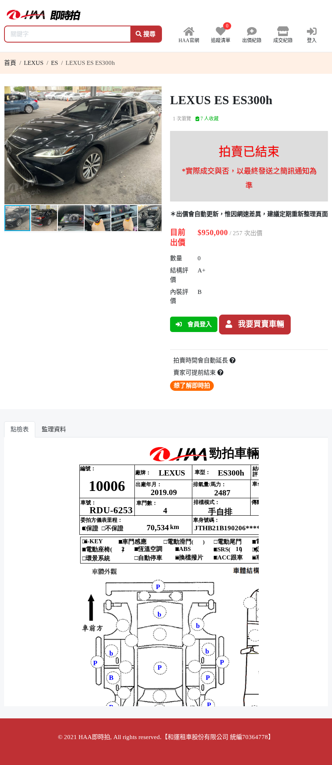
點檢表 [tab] (20, 429)
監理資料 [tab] (54, 429)
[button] (154, 93)
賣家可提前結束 (195, 372)
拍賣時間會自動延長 (201, 360)
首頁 (10, 63)
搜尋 (148, 34)
